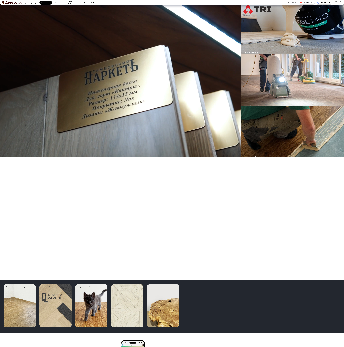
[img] (292, 80)
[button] (91, 2)
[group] (20, 305)
